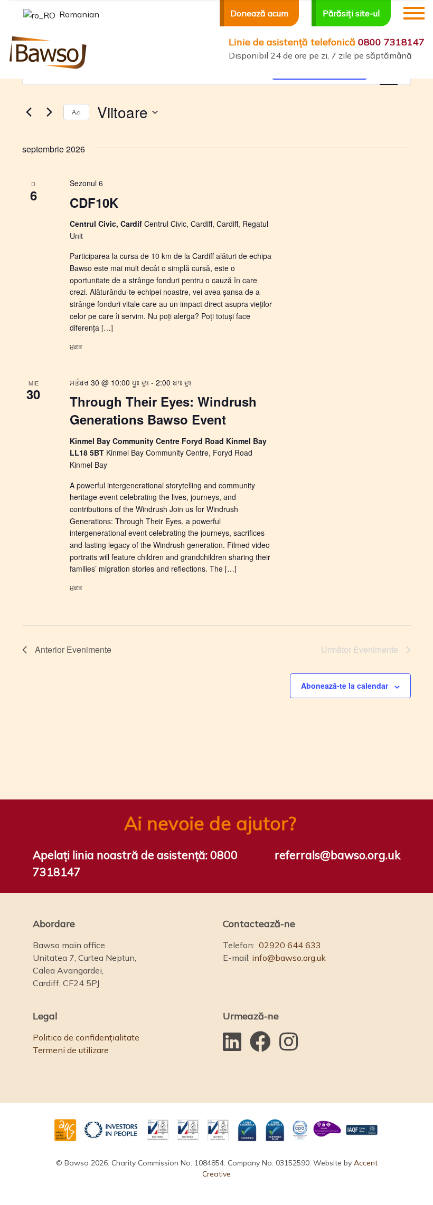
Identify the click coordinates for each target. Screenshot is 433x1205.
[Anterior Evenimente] (28, 112)
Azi (76, 111)
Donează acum (259, 13)
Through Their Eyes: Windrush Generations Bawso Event (163, 410)
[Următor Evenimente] (49, 112)
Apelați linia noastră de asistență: (135, 863)
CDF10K (94, 202)
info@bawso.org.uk (289, 957)
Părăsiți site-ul (351, 13)
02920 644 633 (290, 945)
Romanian (78, 14)
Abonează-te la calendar (344, 685)
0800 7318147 (327, 42)
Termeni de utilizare (71, 1050)
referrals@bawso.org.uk (337, 855)
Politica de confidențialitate (86, 1037)
